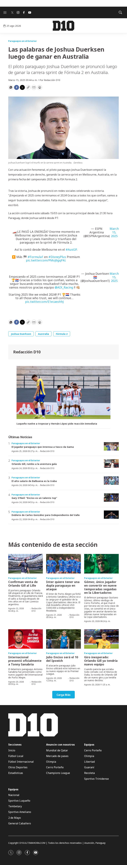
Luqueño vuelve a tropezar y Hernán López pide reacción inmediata (57, 423)
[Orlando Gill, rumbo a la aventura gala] (111, 463)
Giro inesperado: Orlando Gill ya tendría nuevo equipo (101, 660)
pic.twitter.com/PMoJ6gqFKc (46, 260)
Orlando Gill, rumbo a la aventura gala (34, 464)
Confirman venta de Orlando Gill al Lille (23, 583)
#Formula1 (35, 257)
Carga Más (63, 695)
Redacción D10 (27, 352)
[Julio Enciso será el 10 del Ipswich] (63, 639)
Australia (43, 333)
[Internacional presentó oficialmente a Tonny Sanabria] (25, 639)
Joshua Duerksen (21, 333)
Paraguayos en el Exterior (22, 40)
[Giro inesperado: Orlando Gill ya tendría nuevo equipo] (101, 639)
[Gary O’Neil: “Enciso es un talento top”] (111, 497)
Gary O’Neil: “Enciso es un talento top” (34, 498)
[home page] (63, 26)
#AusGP (71, 250)
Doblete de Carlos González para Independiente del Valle (46, 515)
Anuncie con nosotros (60, 744)
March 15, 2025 (114, 232)
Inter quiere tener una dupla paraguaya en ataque (63, 585)
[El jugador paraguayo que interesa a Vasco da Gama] (111, 446)
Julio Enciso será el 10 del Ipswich (62, 659)
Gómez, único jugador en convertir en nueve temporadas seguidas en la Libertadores (100, 587)
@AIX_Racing (64, 287)
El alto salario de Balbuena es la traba (34, 481)
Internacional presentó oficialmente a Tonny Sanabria (25, 660)
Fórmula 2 (61, 333)
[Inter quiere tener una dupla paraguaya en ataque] (63, 564)
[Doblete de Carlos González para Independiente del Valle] (111, 514)
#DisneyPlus (57, 257)
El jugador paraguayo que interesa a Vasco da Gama (43, 446)
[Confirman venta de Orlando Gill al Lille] (25, 564)
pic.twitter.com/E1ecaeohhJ (44, 302)
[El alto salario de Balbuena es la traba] (111, 480)
